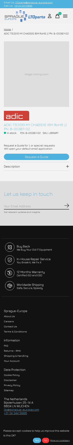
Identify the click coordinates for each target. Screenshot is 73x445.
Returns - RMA (12, 350)
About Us (9, 316)
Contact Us (10, 326)
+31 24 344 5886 (23, 5)
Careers (9, 321)
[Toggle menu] (65, 16)
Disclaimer (10, 380)
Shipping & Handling (16, 355)
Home (7, 29)
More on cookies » (60, 440)
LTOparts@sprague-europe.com (34, 2)
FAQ (6, 345)
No (45, 440)
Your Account (11, 360)
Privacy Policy (12, 385)
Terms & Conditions (15, 331)
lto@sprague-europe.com (21, 409)
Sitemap (9, 390)
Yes (37, 440)
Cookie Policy (12, 375)
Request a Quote (36, 157)
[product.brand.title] (36, 116)
